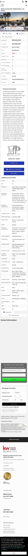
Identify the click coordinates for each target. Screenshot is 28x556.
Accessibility (6, 465)
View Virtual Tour (19, 28)
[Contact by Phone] (23, 1)
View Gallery (10, 28)
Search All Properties (14, 169)
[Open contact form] (26, 1)
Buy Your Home (6, 527)
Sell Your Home (6, 525)
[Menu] (26, 5)
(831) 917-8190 (14, 159)
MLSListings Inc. (10, 431)
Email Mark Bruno (7, 498)
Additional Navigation (14, 439)
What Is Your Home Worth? (9, 532)
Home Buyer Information (8, 531)
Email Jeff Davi (6, 516)
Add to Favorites (8, 36)
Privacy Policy (13, 547)
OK (14, 553)
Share (15, 173)
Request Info (22, 33)
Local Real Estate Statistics (9, 529)
